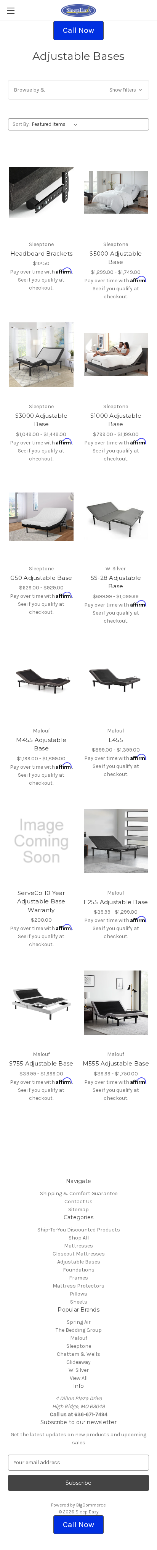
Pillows (78, 1294)
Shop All (79, 1238)
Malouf (78, 1338)
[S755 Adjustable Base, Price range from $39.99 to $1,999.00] (41, 1002)
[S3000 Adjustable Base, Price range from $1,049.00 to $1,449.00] (41, 354)
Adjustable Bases (78, 1262)
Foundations (79, 1270)
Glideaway (78, 1362)
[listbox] (56, 124)
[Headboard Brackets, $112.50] (41, 192)
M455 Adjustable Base (41, 744)
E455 (116, 740)
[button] (78, 30)
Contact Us (78, 1201)
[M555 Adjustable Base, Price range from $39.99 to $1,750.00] (116, 1002)
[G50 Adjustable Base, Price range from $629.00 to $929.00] (41, 517)
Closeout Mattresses (79, 1254)
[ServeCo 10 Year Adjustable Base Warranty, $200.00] (41, 841)
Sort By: (21, 124)
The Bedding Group (79, 1330)
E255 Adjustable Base (115, 902)
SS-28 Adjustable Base (116, 582)
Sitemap (78, 1209)
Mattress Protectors (78, 1286)
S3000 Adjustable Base (41, 420)
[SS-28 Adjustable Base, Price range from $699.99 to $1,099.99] (116, 517)
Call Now (78, 30)
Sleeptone (78, 1346)
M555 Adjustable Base (116, 1063)
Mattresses (78, 1246)
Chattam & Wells (78, 1354)
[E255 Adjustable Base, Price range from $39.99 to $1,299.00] (116, 841)
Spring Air (79, 1322)
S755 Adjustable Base (41, 1063)
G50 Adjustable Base (41, 577)
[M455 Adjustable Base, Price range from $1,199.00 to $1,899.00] (41, 679)
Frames (78, 1278)
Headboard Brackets (41, 253)
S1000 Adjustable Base (115, 420)
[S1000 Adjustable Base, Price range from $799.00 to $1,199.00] (116, 354)
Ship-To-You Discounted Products (78, 1229)
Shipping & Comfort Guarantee (78, 1193)
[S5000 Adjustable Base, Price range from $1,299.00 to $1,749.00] (116, 192)
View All (79, 1378)
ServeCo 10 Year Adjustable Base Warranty (41, 901)
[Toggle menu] (10, 10)
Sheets (78, 1302)
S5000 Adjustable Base (116, 258)
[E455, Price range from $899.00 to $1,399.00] (116, 679)
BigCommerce (91, 1505)
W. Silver (79, 1370)
